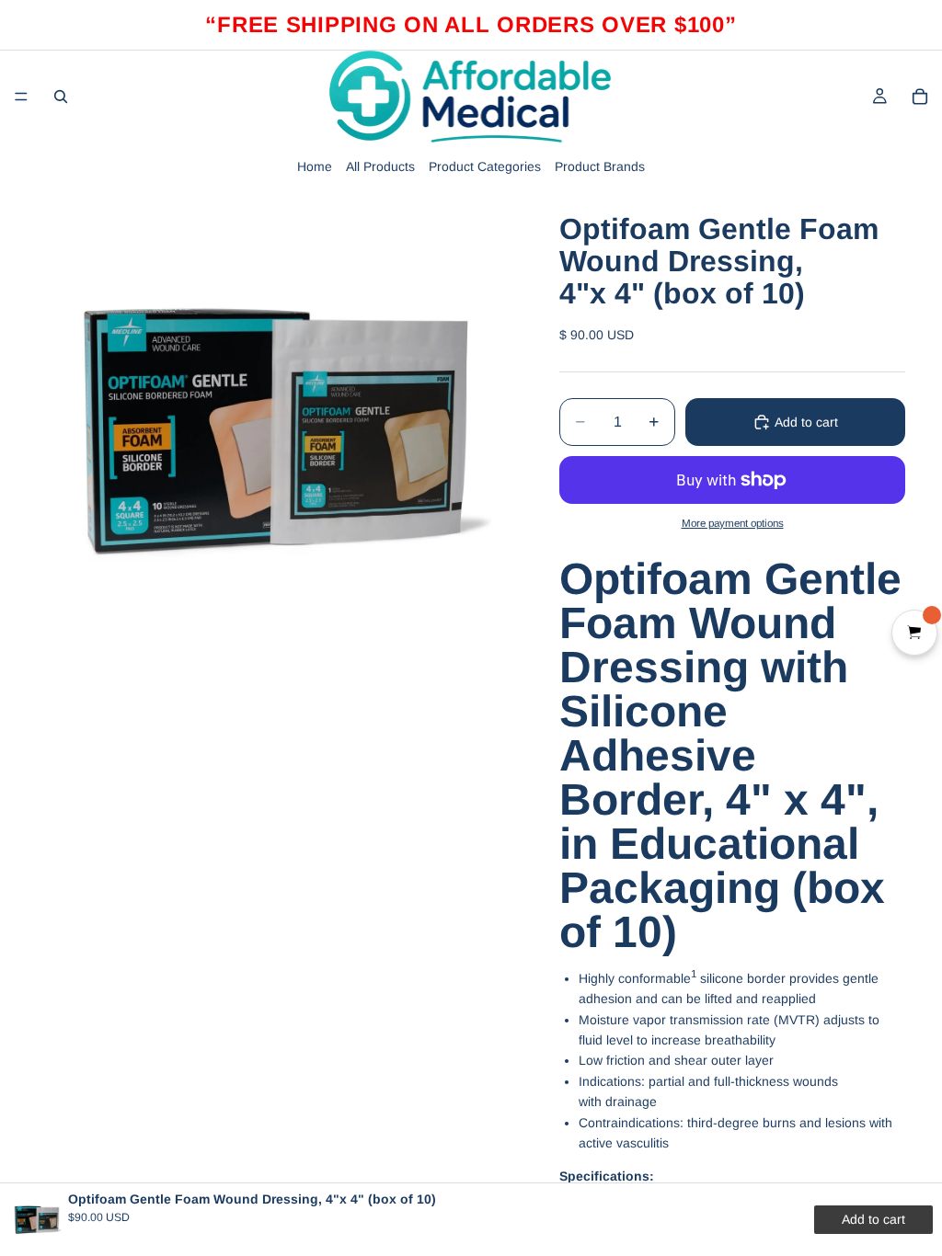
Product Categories (485, 166)
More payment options (733, 523)
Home (314, 166)
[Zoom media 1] (276, 430)
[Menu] (21, 96)
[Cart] (920, 96)
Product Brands (600, 166)
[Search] (60, 96)
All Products (380, 166)
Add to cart (806, 422)
